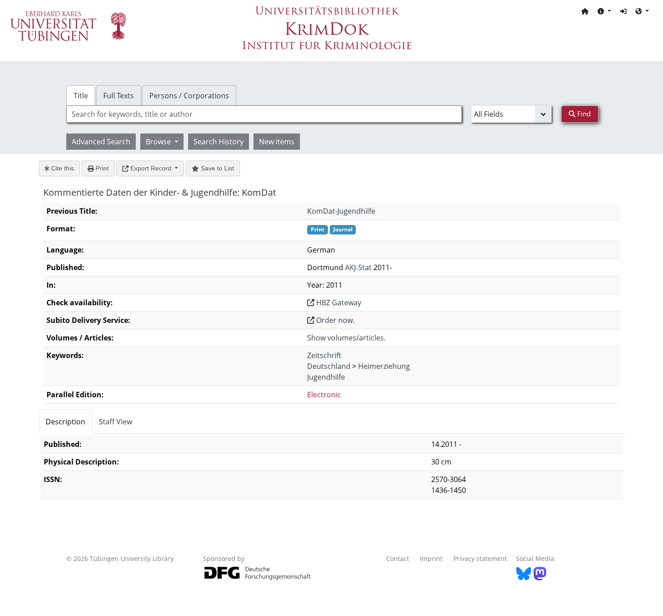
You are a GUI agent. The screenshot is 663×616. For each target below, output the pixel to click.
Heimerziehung (384, 366)
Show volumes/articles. (346, 338)
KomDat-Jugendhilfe (341, 211)
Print (101, 168)
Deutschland (328, 366)
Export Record (151, 168)
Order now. (334, 320)
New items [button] (277, 142)
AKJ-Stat (358, 267)
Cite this (61, 168)
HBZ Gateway (337, 303)
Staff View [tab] (115, 422)
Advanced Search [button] (101, 142)
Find (583, 113)
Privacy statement (480, 558)
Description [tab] (65, 422)
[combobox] (264, 114)
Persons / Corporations (189, 96)
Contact (397, 558)
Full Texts (118, 96)
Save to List (216, 168)
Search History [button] (218, 142)
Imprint (431, 558)
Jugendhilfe (326, 377)
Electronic (324, 395)
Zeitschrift (324, 355)
